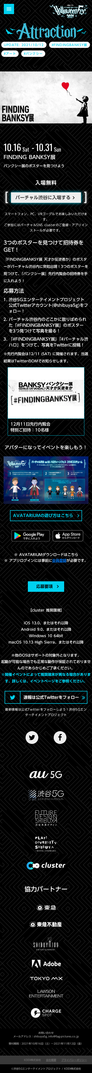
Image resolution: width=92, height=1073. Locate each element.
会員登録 (59, 560)
